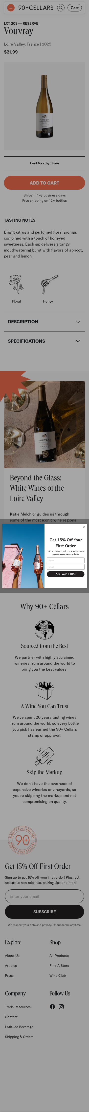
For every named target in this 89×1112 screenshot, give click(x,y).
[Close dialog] (84, 527)
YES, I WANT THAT (66, 574)
